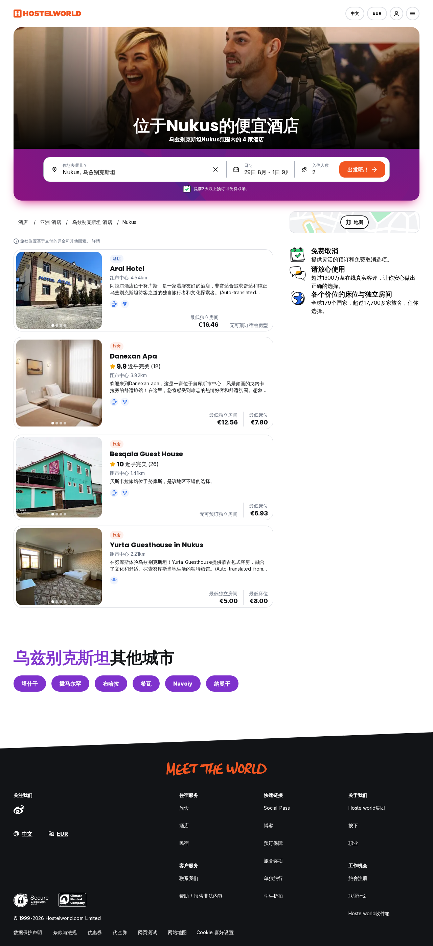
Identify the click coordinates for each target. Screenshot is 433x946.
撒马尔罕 (70, 683)
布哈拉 (111, 683)
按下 (353, 825)
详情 (96, 241)
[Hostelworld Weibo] (19, 809)
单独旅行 (273, 878)
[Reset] (215, 169)
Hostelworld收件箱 (369, 913)
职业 (353, 843)
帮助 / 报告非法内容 (201, 896)
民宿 (184, 843)
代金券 (120, 932)
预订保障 (273, 843)
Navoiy (182, 683)
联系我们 (188, 878)
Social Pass (277, 808)
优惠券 (95, 932)
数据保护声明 (28, 932)
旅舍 (117, 346)
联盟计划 (357, 896)
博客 (268, 825)
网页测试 (147, 932)
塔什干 (30, 683)
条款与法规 (65, 932)
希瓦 (146, 683)
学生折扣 (273, 896)
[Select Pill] (396, 13)
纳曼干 (222, 683)
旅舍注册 (357, 878)
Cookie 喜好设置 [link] (215, 932)
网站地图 (177, 932)
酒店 (117, 258)
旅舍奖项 (273, 860)
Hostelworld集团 (366, 808)
